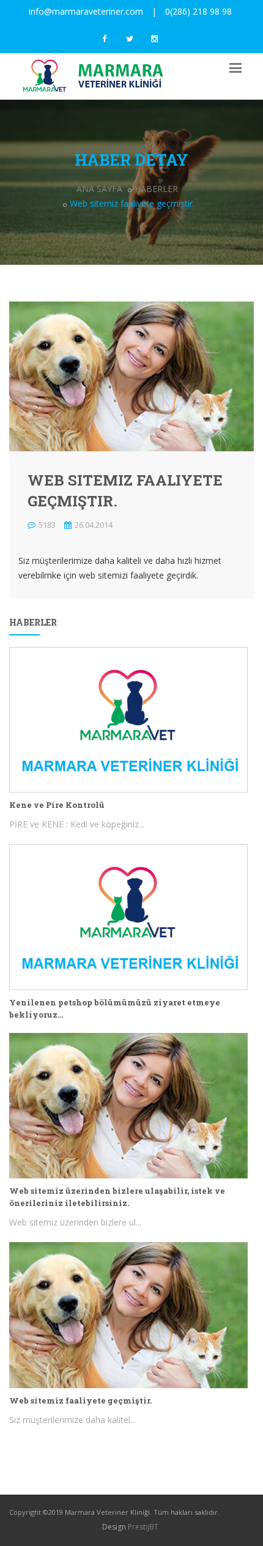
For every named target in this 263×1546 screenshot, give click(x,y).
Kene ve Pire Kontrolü (57, 804)
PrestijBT (143, 1527)
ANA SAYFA (99, 188)
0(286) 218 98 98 (198, 11)
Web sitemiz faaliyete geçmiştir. (80, 1400)
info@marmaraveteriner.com (86, 11)
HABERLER (156, 188)
